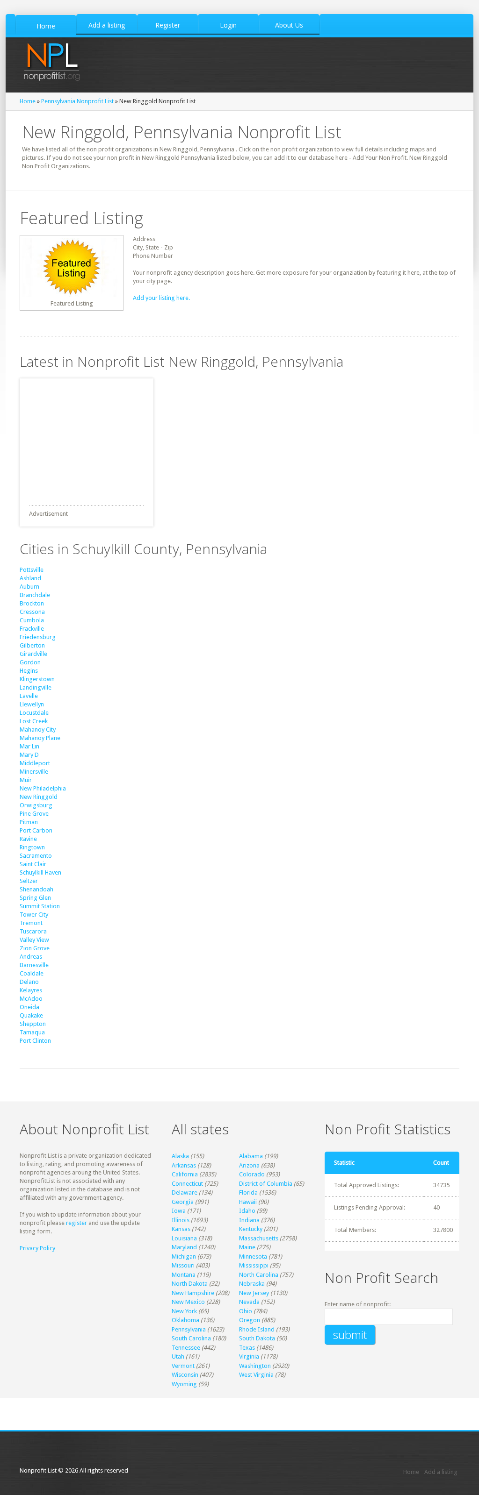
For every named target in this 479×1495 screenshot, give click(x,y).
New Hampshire (193, 1292)
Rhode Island (257, 1329)
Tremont (31, 922)
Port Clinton (35, 1040)
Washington (255, 1365)
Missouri (183, 1265)
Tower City (34, 914)
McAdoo (31, 998)
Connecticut (187, 1183)
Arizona (249, 1165)
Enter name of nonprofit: (358, 1304)
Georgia (183, 1201)
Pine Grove (34, 813)
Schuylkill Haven (40, 872)
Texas (247, 1347)
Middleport (35, 763)
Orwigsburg (36, 805)
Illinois (180, 1220)
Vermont (183, 1365)
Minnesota (253, 1256)
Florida (248, 1192)
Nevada (249, 1301)
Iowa (179, 1210)
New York (184, 1311)
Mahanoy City (38, 729)
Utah (178, 1356)
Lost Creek (34, 721)
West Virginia (256, 1374)
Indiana (249, 1220)
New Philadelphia (43, 788)
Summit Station (40, 906)
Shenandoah (36, 889)
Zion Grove (35, 948)
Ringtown (32, 847)
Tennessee (186, 1347)
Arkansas (184, 1165)
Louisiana (184, 1238)
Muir (26, 779)
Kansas (181, 1228)
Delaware (184, 1192)
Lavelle (29, 695)
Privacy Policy (37, 1248)
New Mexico (188, 1301)
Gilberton (32, 645)
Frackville (32, 628)
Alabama (251, 1156)
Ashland (30, 578)
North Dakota (190, 1283)
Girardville (33, 653)
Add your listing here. (161, 297)
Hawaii (248, 1201)
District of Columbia (265, 1183)
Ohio (245, 1311)
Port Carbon (36, 830)
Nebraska (252, 1283)
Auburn (29, 586)
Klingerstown (37, 679)
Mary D (29, 754)
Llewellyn (32, 704)
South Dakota (257, 1338)
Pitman (29, 822)
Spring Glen (35, 897)
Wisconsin (185, 1374)
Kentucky (250, 1228)
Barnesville (34, 964)
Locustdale (34, 712)
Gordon (30, 662)
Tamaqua (32, 1032)
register (76, 1222)
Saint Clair (33, 864)
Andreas (31, 956)
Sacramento (36, 855)
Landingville (35, 687)
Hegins (29, 670)
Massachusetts (258, 1238)
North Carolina (258, 1274)
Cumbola (32, 620)
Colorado (252, 1174)
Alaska (180, 1156)
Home (28, 101)
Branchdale (35, 594)
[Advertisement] (90, 436)
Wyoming (184, 1384)
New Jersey (254, 1292)
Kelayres (31, 990)
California (185, 1174)
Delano (29, 981)
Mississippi (254, 1265)
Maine (247, 1247)
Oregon (249, 1320)
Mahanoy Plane (40, 737)
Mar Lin (29, 746)
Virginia (249, 1356)
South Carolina (191, 1338)
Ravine (28, 838)
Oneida (29, 1007)
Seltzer (29, 880)
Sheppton (33, 1023)
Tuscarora (33, 931)
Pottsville (32, 569)
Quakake (31, 1015)
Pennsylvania (189, 1329)
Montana (184, 1274)
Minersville (34, 771)
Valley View (34, 939)
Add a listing (440, 1471)
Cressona (32, 611)
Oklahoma (185, 1320)
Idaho (247, 1210)
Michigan (184, 1256)
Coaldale (32, 973)
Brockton (32, 603)
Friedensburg (38, 637)
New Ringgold (39, 796)
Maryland (184, 1247)
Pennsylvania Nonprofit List (77, 101)
